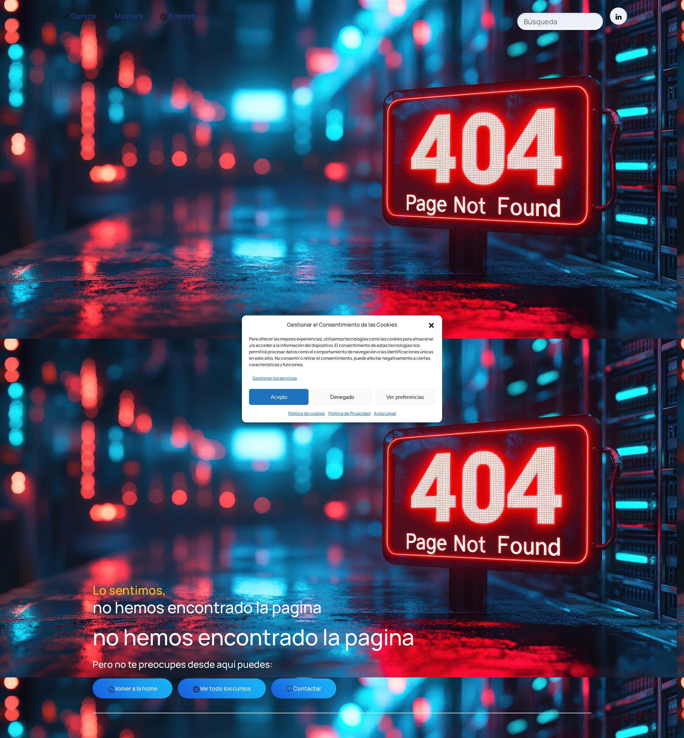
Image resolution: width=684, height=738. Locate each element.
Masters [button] (129, 16)
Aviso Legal (385, 413)
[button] (431, 324)
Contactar (307, 688)
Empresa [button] (184, 16)
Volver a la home (136, 688)
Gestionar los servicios (275, 378)
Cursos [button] (83, 16)
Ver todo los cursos (225, 688)
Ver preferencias (405, 397)
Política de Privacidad (349, 413)
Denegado (342, 397)
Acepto (279, 397)
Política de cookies (306, 413)
